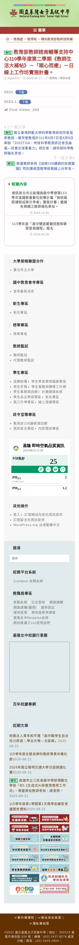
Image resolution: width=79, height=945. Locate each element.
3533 (8, 92)
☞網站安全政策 (50, 917)
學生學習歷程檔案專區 (48, 381)
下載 (21, 92)
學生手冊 (20, 386)
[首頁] (7, 39)
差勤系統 (20, 602)
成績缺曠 (20, 381)
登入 (16, 514)
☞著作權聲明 (24, 917)
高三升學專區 (23, 402)
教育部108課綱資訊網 (30, 423)
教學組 (53, 78)
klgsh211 (14, 78)
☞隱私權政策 (39, 923)
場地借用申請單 (43, 612)
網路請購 (56, 602)
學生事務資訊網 (25, 391)
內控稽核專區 (48, 428)
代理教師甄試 (23, 360)
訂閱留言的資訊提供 (29, 520)
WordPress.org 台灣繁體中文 (36, 525)
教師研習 (65, 78)
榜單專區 (20, 334)
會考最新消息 (23, 291)
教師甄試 (20, 355)
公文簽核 (38, 602)
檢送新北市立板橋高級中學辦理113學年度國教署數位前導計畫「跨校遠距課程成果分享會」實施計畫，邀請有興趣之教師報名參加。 (39, 199)
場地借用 (20, 612)
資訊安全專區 (23, 428)
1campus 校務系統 (28, 581)
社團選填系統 (52, 391)
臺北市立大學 (23, 270)
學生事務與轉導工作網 (48, 386)
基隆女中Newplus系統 (31, 618)
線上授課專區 (48, 402)
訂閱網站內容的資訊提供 (43, 514)
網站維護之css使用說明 (31, 623)
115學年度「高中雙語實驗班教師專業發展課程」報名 (39, 226)
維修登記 (48, 607)
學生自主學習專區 (27, 397)
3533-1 (10, 102)
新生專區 (20, 312)
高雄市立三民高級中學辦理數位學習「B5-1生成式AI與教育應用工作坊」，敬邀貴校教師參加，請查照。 (38, 785)
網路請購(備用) (25, 607)
